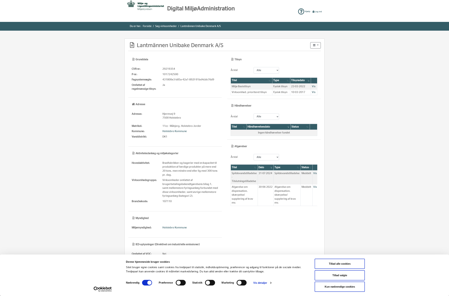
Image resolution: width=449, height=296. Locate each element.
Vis (314, 86)
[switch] (181, 282)
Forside (147, 26)
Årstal (234, 70)
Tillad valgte (339, 275)
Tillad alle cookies (340, 263)
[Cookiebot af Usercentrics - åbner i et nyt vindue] (102, 289)
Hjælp (307, 11)
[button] (315, 45)
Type (276, 80)
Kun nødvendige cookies (340, 286)
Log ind (318, 12)
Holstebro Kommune (174, 131)
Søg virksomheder (166, 26)
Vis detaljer (260, 282)
